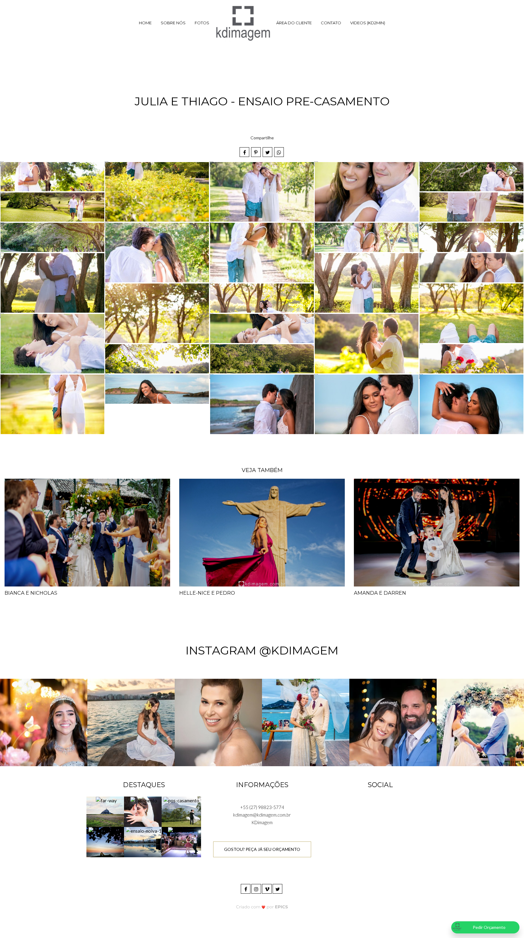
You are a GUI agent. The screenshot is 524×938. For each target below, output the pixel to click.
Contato (331, 22)
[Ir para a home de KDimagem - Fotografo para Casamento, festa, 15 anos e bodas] (243, 23)
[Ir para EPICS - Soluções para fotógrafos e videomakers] (262, 906)
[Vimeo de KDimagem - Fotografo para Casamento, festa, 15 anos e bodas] (267, 888)
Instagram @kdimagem (262, 650)
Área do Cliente (294, 22)
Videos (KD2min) (367, 22)
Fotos (202, 22)
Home (145, 22)
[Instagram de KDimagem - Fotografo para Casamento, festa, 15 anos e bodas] (256, 888)
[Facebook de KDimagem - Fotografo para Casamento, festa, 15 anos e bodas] (246, 888)
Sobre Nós (173, 22)
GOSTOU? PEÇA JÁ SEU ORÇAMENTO (262, 849)
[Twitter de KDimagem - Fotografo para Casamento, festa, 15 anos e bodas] (278, 888)
